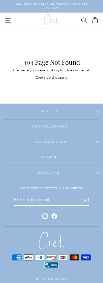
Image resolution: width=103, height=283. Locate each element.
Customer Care (50, 142)
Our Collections (50, 126)
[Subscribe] (85, 200)
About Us (50, 111)
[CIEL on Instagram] (45, 216)
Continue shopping (52, 77)
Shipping (50, 157)
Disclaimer (50, 172)
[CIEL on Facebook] (54, 216)
